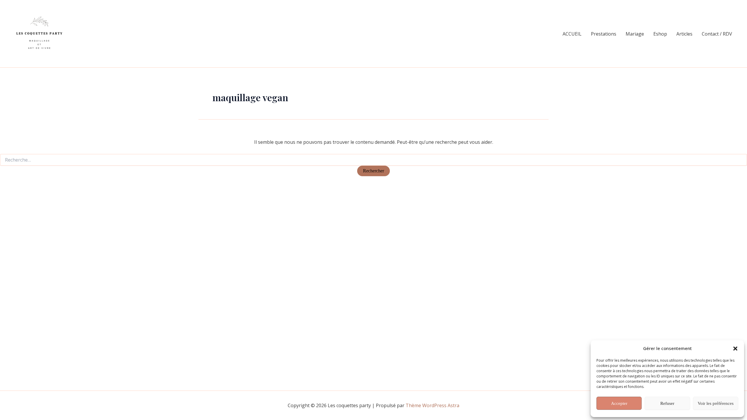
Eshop (660, 34)
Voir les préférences (716, 403)
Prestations (603, 34)
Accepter (619, 403)
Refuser (667, 403)
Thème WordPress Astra (432, 405)
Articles (684, 34)
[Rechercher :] (373, 160)
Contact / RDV (717, 34)
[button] (735, 348)
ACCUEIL (572, 34)
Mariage (635, 34)
